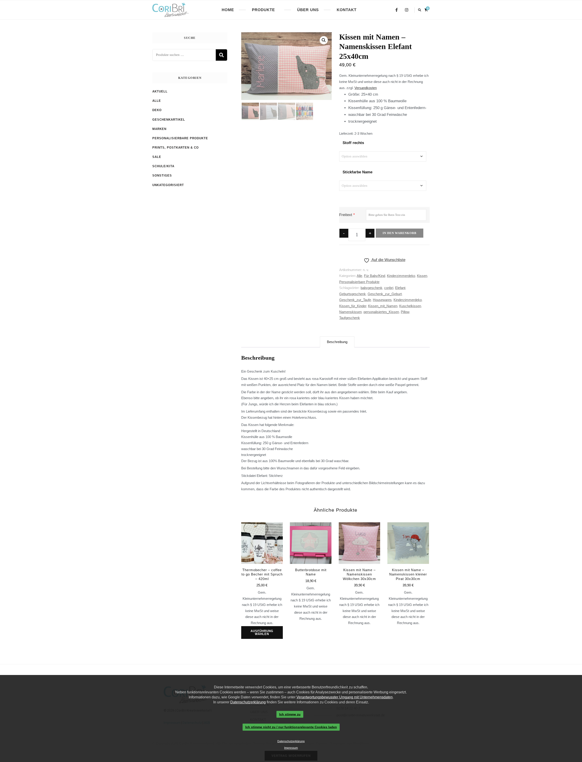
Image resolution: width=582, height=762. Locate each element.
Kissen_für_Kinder (352, 306)
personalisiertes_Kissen (381, 312)
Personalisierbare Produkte (359, 282)
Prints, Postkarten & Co (175, 147)
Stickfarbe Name (357, 172)
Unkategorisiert (168, 185)
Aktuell (160, 91)
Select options (310, 562)
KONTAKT (346, 10)
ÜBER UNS (308, 10)
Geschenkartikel (168, 119)
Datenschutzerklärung (248, 702)
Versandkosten (365, 88)
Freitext (345, 215)
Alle (359, 276)
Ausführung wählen (262, 632)
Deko (157, 110)
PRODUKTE (263, 10)
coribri (388, 288)
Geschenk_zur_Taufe (355, 300)
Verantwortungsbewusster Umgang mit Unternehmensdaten (344, 697)
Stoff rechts (353, 143)
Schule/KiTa (163, 166)
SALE (156, 157)
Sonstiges (162, 175)
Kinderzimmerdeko (401, 276)
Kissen (422, 276)
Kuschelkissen (410, 306)
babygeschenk (371, 288)
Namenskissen (350, 312)
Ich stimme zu (290, 714)
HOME (228, 10)
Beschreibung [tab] (337, 342)
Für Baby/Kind (374, 276)
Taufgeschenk (349, 318)
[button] (324, 40)
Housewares (382, 300)
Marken (159, 129)
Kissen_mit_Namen (382, 306)
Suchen (221, 55)
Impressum (291, 748)
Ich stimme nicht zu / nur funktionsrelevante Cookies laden (291, 727)
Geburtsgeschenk (352, 294)
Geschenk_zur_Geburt (385, 294)
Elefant (400, 288)
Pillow (405, 312)
